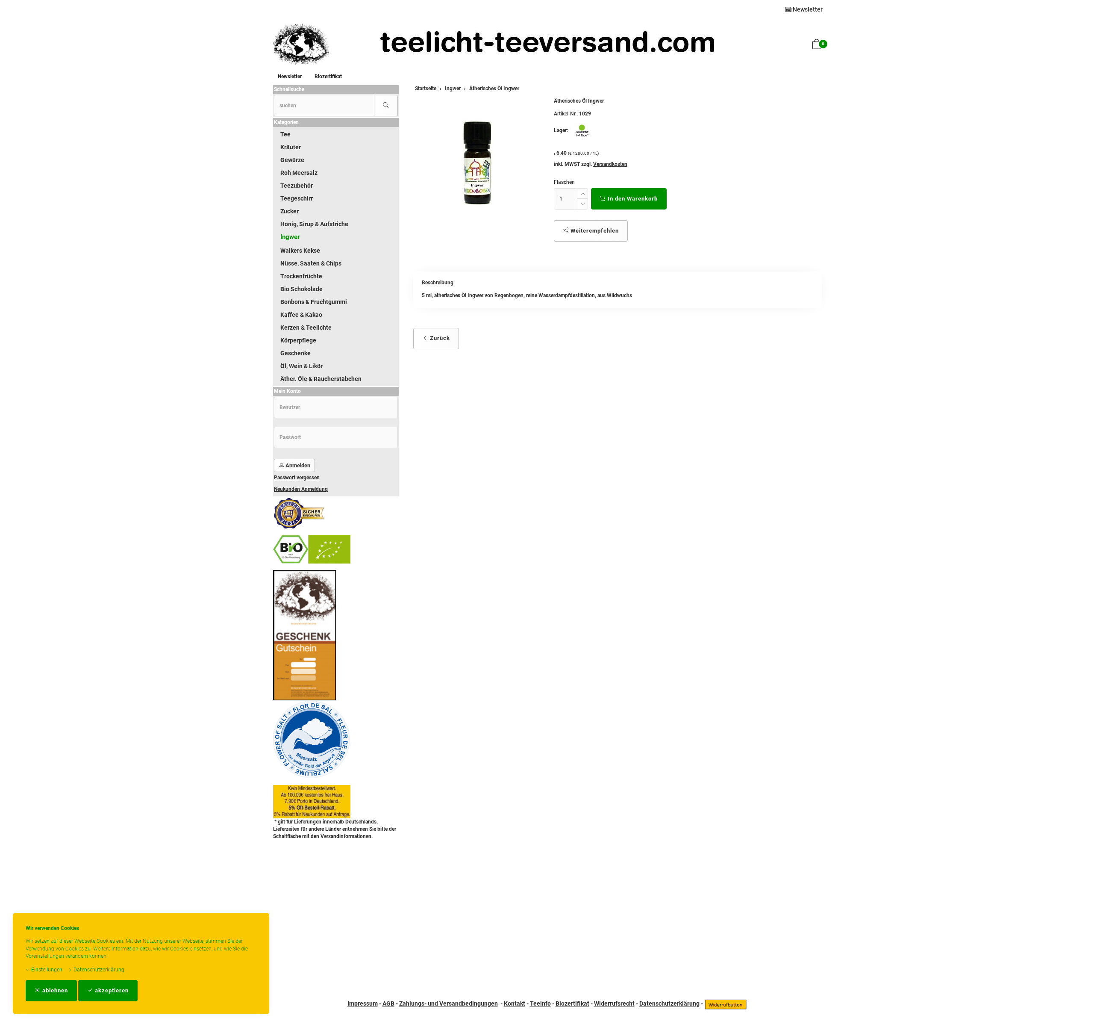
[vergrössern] (477, 162)
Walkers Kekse (300, 250)
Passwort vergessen (297, 478)
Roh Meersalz (299, 172)
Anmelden (297, 465)
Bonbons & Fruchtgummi (313, 301)
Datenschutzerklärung (98, 970)
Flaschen (564, 182)
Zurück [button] (439, 338)
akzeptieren (111, 990)
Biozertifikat (328, 77)
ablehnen (54, 990)
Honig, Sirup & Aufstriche (314, 224)
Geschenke (295, 353)
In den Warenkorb (632, 198)
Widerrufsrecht (614, 1003)
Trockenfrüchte (301, 276)
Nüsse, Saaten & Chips (310, 263)
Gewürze (292, 159)
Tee (285, 134)
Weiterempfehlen (594, 230)
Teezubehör (296, 185)
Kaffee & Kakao (301, 314)
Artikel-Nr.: (566, 114)
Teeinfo (540, 1003)
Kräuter (290, 147)
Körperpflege (298, 340)
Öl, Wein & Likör (301, 366)
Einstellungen (46, 970)
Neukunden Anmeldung (301, 489)
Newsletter (807, 9)
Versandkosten (610, 164)
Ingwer (290, 237)
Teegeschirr (296, 198)
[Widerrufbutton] (725, 1003)
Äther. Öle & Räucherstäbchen (321, 378)
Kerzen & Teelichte (306, 327)
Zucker (289, 211)
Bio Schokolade (301, 289)
